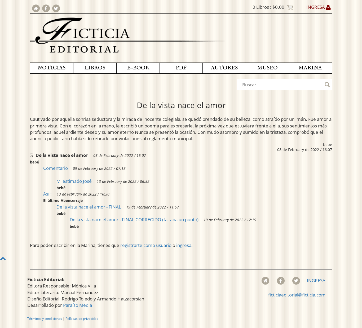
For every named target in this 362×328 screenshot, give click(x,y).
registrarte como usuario (145, 245)
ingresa (183, 245)
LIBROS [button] (95, 68)
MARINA (310, 68)
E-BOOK (138, 68)
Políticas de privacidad (81, 318)
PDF (181, 68)
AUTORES (224, 68)
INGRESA (316, 7)
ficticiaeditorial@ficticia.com (296, 295)
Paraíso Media (77, 305)
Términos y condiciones (44, 318)
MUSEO (267, 68)
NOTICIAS (51, 68)
